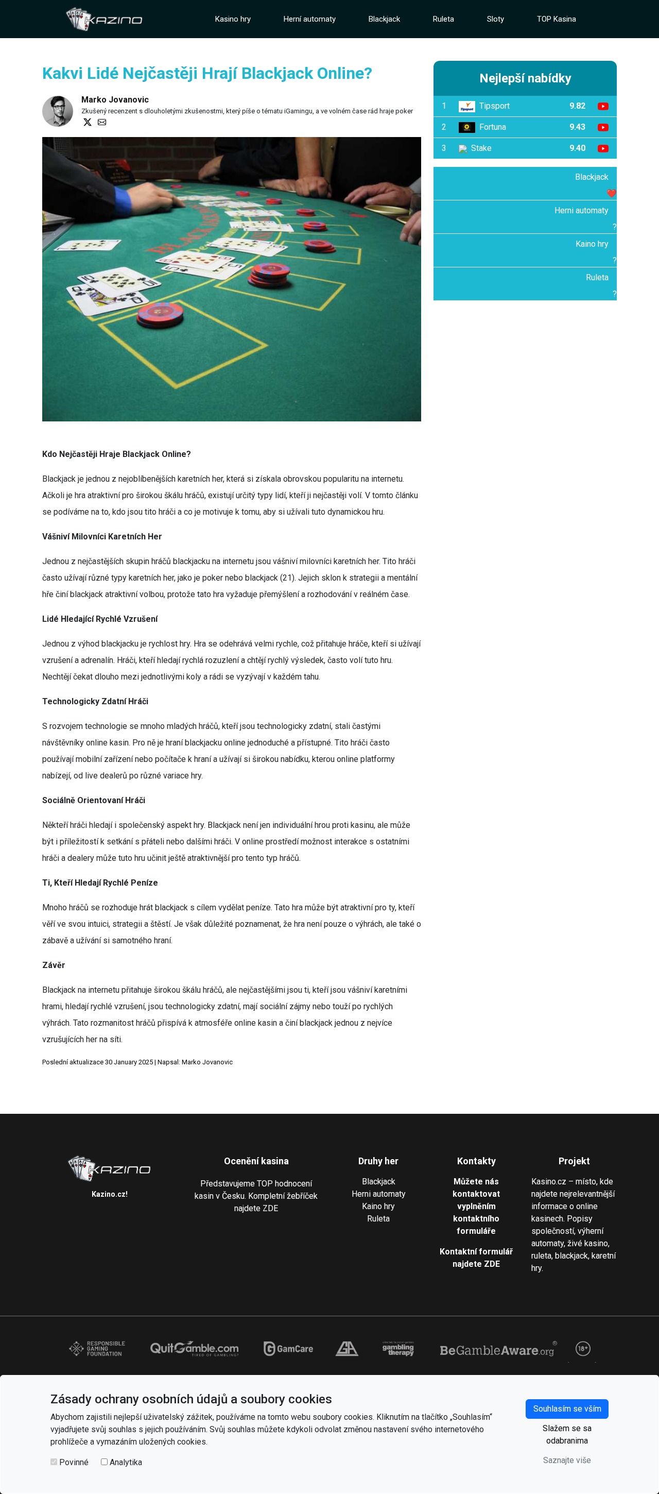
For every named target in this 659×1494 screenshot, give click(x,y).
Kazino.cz (109, 1194)
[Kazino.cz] (104, 19)
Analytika (126, 1462)
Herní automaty (310, 19)
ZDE (270, 1208)
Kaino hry (592, 244)
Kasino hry (233, 19)
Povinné (74, 1462)
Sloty (495, 19)
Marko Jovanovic (115, 100)
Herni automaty (581, 210)
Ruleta (443, 19)
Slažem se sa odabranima (567, 1434)
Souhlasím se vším (567, 1409)
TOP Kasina (556, 19)
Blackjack (384, 19)
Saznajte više (567, 1460)
